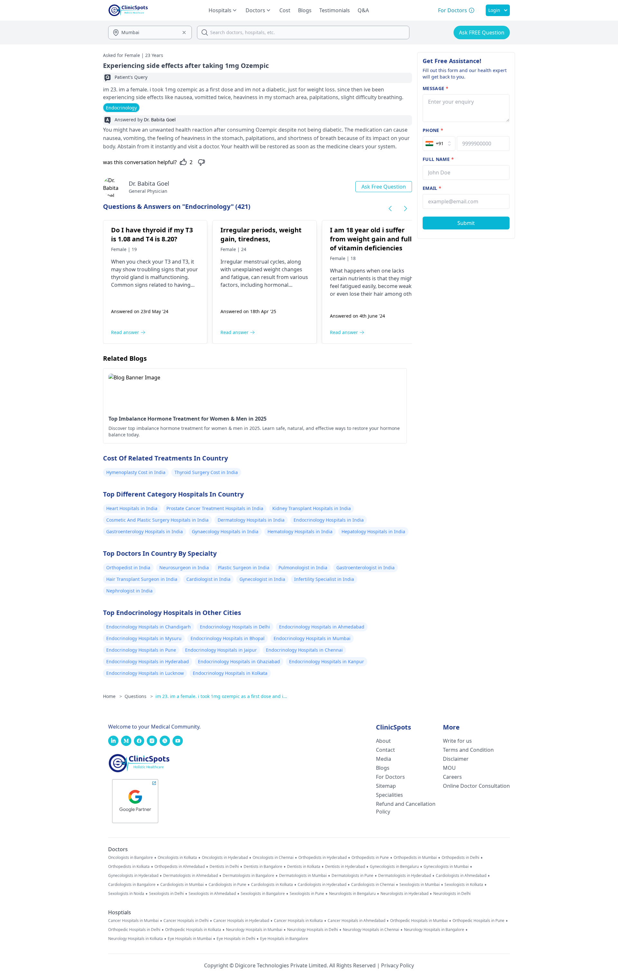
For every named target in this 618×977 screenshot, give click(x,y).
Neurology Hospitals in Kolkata (135, 938)
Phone (433, 130)
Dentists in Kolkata (303, 866)
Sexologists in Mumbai (419, 884)
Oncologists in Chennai (273, 857)
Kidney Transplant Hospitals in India (311, 508)
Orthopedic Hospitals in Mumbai (419, 920)
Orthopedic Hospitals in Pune (478, 920)
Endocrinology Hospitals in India (329, 520)
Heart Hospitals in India (131, 508)
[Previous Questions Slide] (390, 208)
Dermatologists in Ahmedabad (190, 875)
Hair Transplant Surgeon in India (141, 579)
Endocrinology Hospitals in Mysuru (144, 638)
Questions (139, 696)
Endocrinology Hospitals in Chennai (304, 650)
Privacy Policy (397, 965)
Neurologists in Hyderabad (404, 893)
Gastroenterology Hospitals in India (144, 531)
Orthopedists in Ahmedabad (179, 866)
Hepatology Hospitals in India (373, 531)
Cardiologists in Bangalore (131, 884)
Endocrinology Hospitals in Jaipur (221, 650)
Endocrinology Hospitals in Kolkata (230, 673)
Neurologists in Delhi (452, 893)
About (383, 740)
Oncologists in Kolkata (177, 857)
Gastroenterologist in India (365, 567)
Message (435, 88)
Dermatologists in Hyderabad (404, 875)
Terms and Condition (468, 749)
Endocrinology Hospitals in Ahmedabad (321, 627)
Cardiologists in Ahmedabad (461, 875)
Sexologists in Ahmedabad (212, 893)
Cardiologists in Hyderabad (322, 884)
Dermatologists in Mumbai (303, 875)
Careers (452, 776)
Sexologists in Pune (307, 893)
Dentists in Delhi (224, 866)
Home (112, 696)
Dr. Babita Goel (149, 183)
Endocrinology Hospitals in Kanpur (326, 661)
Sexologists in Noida (126, 893)
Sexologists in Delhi (166, 893)
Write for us (457, 740)
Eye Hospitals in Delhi (236, 938)
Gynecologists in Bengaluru (394, 866)
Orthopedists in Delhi (460, 857)
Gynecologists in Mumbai (446, 866)
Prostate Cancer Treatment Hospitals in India (214, 508)
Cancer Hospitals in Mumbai (133, 920)
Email (432, 188)
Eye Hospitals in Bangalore (284, 938)
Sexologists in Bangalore (263, 893)
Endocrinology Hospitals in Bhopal (228, 638)
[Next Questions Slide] (405, 208)
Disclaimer (456, 758)
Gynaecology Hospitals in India (225, 531)
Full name (438, 159)
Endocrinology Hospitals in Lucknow (145, 673)
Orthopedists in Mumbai (415, 857)
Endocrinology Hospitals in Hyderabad (147, 661)
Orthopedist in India (128, 567)
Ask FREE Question (481, 32)
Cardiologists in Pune (227, 884)
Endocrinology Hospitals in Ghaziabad (239, 661)
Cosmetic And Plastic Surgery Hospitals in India (157, 520)
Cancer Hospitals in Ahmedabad (356, 920)
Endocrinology (121, 108)
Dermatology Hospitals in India (251, 520)
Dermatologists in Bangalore (248, 875)
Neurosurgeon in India (184, 567)
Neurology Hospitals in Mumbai (254, 929)
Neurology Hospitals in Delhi (312, 929)
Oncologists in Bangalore (130, 857)
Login (494, 10)
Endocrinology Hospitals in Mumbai (312, 638)
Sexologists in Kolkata (464, 884)
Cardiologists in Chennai (373, 884)
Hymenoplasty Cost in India (135, 472)
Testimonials (334, 10)
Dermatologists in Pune (352, 875)
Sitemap (386, 785)
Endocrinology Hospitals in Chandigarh (148, 627)
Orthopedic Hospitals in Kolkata (193, 929)
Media (383, 758)
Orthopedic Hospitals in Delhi (134, 929)
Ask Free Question (383, 186)
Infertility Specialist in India (324, 579)
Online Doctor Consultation (476, 785)
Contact (385, 749)
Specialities (389, 794)
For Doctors (390, 776)
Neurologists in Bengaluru (352, 893)
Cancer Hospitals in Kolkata (298, 920)
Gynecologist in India (262, 579)
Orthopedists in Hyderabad (322, 857)
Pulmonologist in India (302, 567)
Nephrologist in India (129, 591)
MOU (449, 767)
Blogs (305, 10)
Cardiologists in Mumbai (182, 884)
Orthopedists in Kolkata (129, 866)
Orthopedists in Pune (370, 857)
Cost (284, 10)
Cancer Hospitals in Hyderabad (241, 920)
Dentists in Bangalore (263, 866)
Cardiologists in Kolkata (272, 884)
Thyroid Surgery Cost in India (206, 472)
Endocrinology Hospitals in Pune (141, 650)
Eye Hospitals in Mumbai (190, 938)
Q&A (363, 10)
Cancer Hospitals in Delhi (186, 920)
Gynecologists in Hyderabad (133, 875)
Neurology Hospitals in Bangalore (434, 929)
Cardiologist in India (208, 579)
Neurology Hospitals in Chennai (371, 929)
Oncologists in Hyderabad (225, 857)
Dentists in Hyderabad (345, 866)
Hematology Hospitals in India (299, 531)
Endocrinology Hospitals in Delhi (235, 627)
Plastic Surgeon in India (243, 567)
